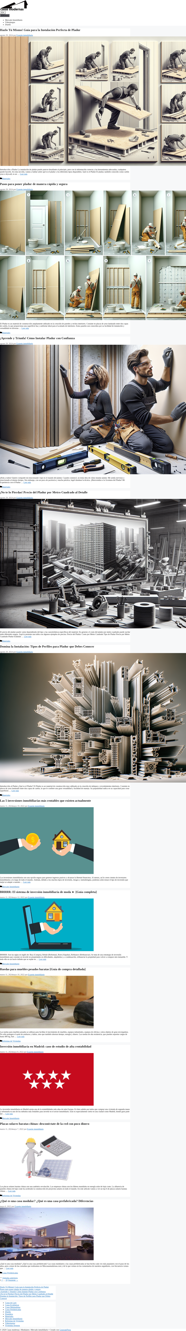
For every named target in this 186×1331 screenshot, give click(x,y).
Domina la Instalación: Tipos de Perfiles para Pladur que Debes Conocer (47, 646)
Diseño (8, 25)
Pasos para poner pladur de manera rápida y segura (33, 184)
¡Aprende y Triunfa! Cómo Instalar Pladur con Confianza (37, 338)
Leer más (23, 174)
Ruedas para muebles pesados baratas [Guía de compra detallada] (43, 969)
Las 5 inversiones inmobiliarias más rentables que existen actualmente (45, 800)
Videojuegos (10, 22)
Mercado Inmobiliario (13, 20)
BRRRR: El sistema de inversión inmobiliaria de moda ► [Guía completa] (48, 892)
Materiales (6, 179)
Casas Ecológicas (12, 1305)
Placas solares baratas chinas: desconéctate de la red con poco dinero (44, 1123)
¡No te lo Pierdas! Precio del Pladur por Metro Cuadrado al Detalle (44, 492)
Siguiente (13, 1280)
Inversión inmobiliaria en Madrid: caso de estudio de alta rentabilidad (45, 1046)
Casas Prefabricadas (10, 1273)
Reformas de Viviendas (11, 1041)
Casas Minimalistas (12, 1307)
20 (7, 1280)
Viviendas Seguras (12, 1325)
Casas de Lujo (10, 1303)
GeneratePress (65, 1330)
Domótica (9, 1314)
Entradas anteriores (10, 1278)
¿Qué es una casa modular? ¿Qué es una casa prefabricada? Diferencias (46, 1201)
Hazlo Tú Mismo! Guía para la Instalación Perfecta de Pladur (40, 30)
